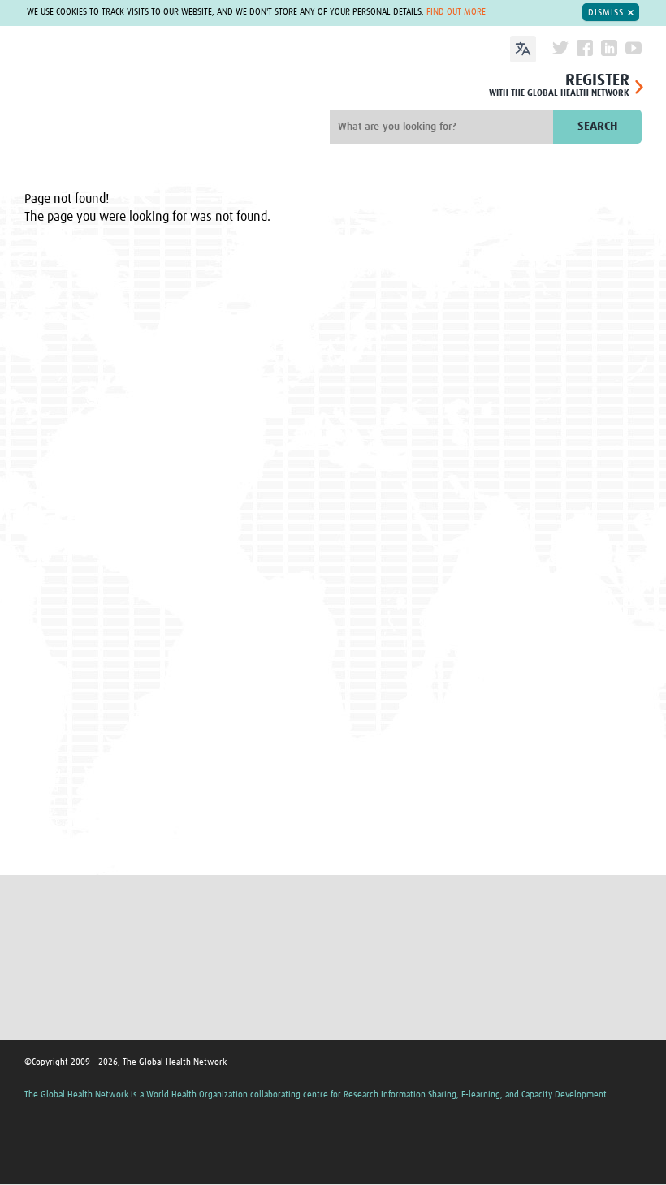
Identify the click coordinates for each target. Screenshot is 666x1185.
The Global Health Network (128, 94)
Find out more (456, 11)
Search (597, 126)
